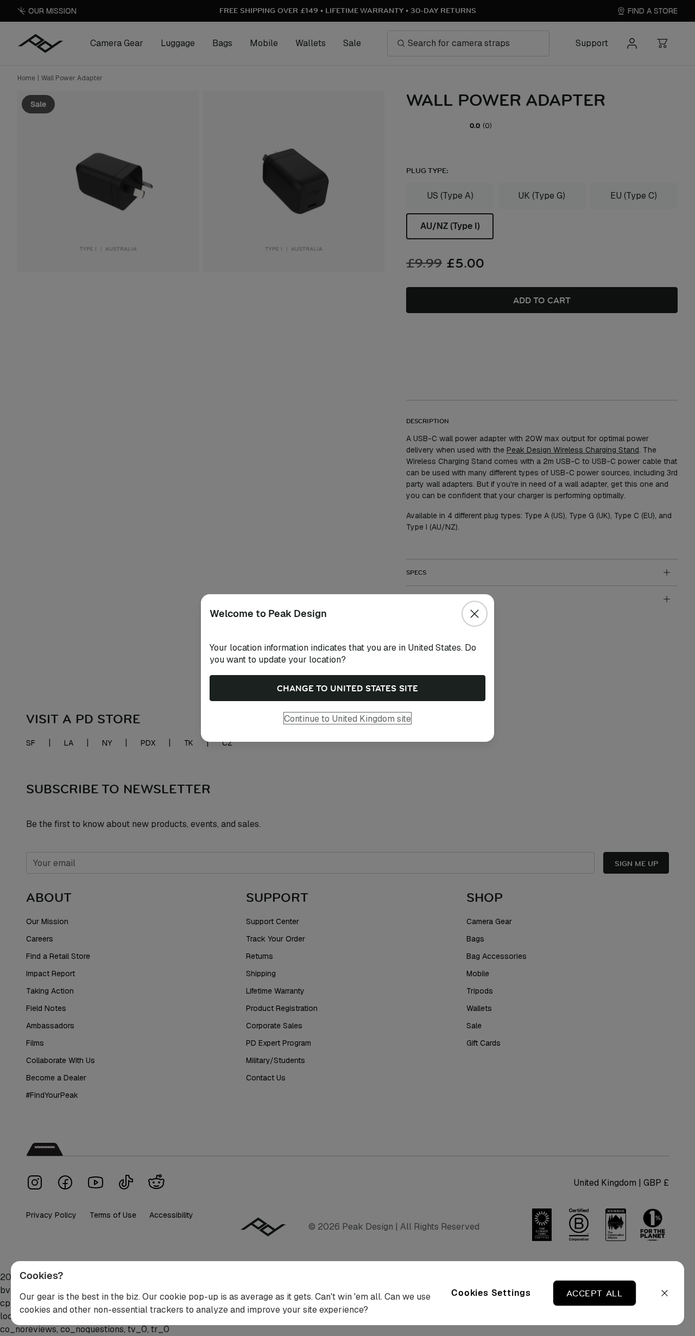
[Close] (474, 614)
